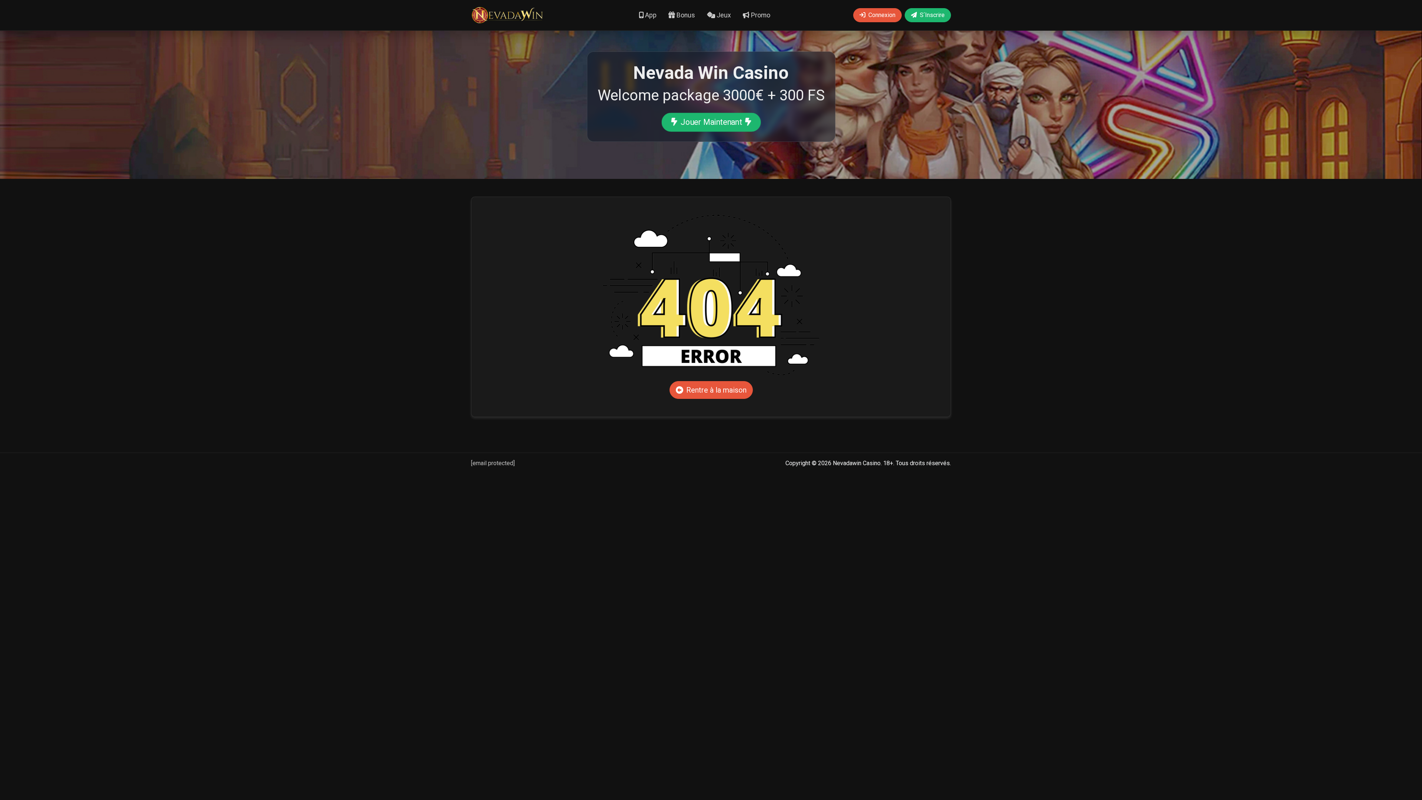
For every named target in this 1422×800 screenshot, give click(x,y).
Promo (760, 15)
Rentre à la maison (716, 390)
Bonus (685, 15)
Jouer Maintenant (711, 122)
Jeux (723, 15)
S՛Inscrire (932, 15)
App (650, 15)
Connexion (881, 15)
